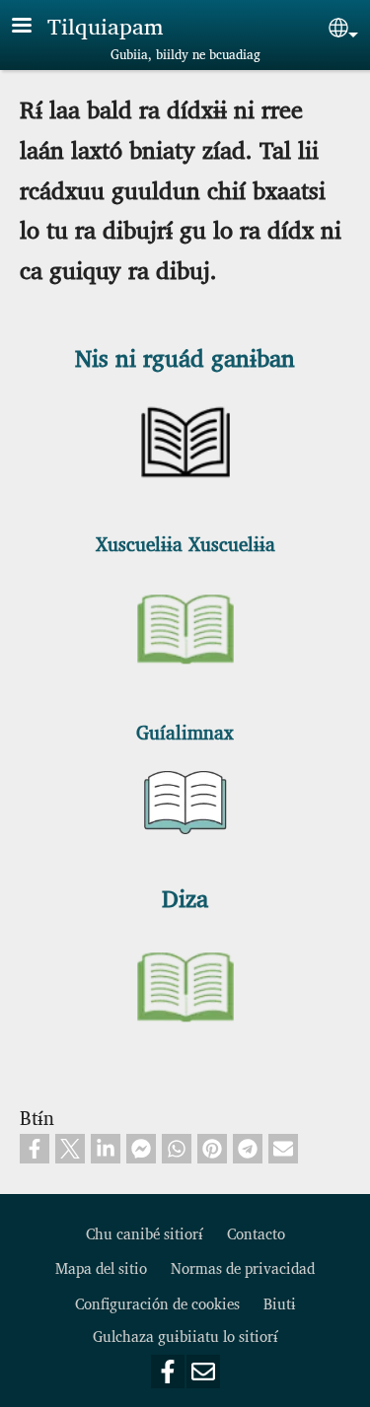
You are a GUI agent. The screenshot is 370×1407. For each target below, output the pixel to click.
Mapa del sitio (101, 1267)
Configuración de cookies (157, 1303)
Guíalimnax (185, 731)
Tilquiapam (105, 25)
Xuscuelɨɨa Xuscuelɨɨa (185, 543)
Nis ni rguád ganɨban (185, 357)
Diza (185, 897)
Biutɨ (279, 1303)
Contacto (256, 1233)
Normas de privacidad (243, 1267)
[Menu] (33, 27)
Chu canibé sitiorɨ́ (144, 1233)
